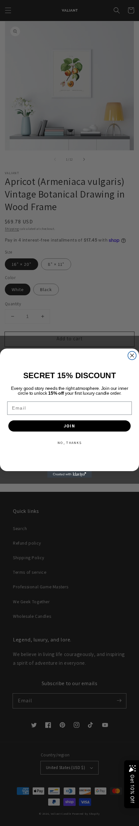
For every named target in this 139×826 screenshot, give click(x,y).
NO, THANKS (69, 442)
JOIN (70, 426)
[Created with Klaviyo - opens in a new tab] (69, 474)
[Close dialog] (132, 355)
